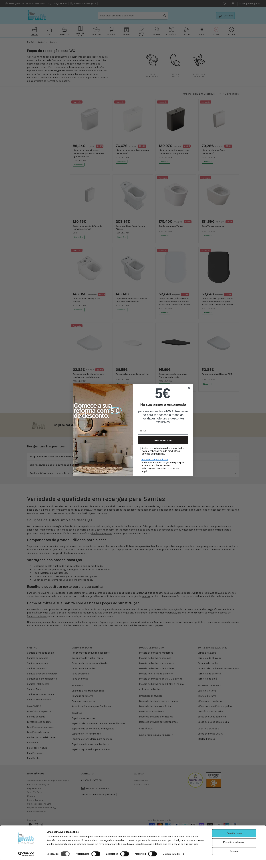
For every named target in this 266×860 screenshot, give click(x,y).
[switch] (95, 853)
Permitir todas (234, 833)
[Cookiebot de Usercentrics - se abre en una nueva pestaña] (26, 854)
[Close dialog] (189, 388)
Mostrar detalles (171, 854)
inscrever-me (163, 440)
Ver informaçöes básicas (154, 459)
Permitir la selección (234, 842)
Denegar (234, 851)
